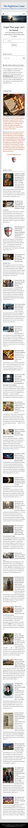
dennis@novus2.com (8, 75)
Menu (23, 14)
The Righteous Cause (14, 6)
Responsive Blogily (11, 826)
